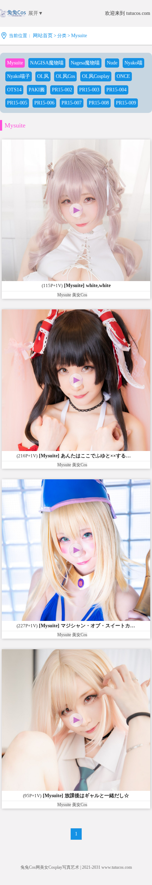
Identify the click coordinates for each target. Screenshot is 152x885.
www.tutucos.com (116, 867)
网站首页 (43, 35)
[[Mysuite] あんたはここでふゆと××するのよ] (76, 380)
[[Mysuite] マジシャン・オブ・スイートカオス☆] (76, 550)
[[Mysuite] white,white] (76, 210)
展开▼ (35, 13)
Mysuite (79, 35)
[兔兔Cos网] (13, 19)
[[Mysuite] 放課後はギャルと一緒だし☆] (76, 720)
